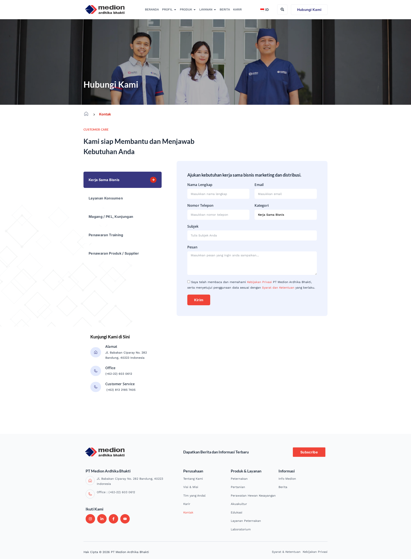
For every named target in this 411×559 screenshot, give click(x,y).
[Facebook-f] (113, 519)
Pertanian (238, 487)
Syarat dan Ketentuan (278, 287)
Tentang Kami (193, 478)
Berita (282, 487)
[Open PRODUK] (194, 9)
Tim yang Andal (194, 495)
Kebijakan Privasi (259, 282)
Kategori (262, 205)
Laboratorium (241, 529)
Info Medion (287, 478)
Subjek (192, 226)
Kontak (188, 512)
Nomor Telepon (200, 205)
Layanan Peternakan (246, 520)
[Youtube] (125, 519)
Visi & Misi (190, 487)
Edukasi (236, 512)
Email (259, 184)
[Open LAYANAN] (214, 9)
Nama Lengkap (199, 184)
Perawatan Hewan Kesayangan (253, 495)
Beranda (86, 114)
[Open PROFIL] (175, 9)
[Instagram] (90, 519)
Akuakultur (239, 504)
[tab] (122, 180)
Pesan (192, 247)
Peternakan (239, 478)
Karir (186, 504)
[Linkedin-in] (102, 519)
